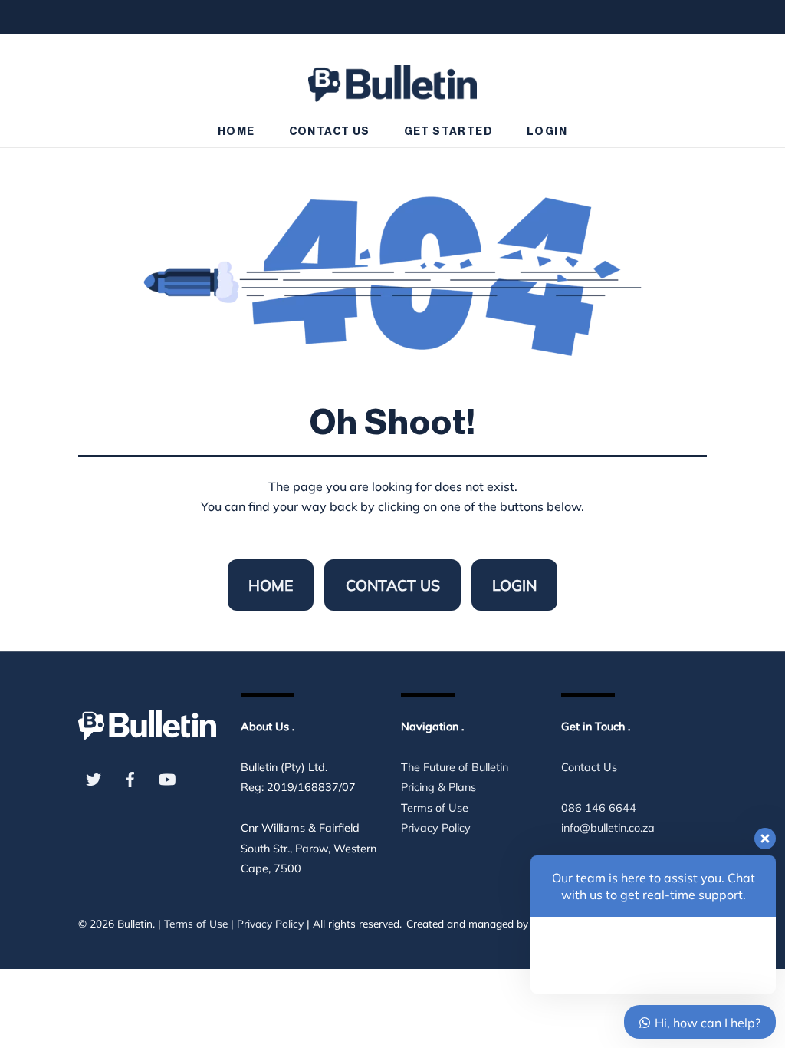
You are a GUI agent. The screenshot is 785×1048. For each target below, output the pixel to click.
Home (236, 132)
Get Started (448, 132)
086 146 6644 (598, 808)
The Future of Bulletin (454, 767)
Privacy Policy (436, 828)
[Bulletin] (392, 76)
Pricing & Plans (438, 787)
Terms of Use (434, 808)
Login (547, 132)
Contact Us (329, 132)
